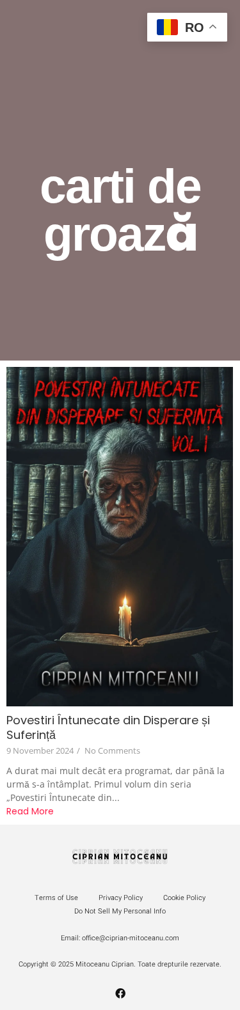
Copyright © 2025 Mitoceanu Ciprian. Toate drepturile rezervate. (120, 964)
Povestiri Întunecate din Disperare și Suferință (108, 727)
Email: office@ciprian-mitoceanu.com (120, 938)
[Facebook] (120, 993)
